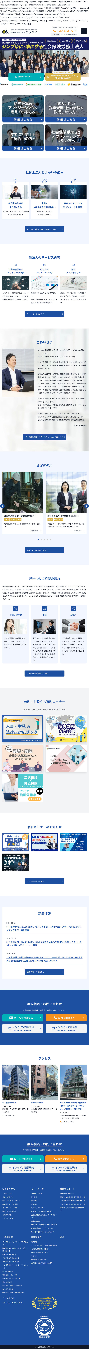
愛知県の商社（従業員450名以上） (63, 515)
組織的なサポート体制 (10, 1204)
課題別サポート (67, 1188)
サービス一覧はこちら (35, 314)
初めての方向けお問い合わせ (12, 1303)
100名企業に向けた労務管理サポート (73, 1197)
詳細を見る (34, 531)
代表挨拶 (34, 1242)
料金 (62, 1237)
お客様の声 (7, 1237)
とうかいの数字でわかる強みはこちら (42, 229)
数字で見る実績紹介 (9, 1211)
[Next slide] (86, 506)
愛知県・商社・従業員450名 (12, 1278)
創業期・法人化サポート (68, 1193)
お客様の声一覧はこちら (36, 550)
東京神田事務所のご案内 (39, 1252)
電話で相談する (66, 1017)
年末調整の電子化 (37, 1221)
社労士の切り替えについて (11, 1201)
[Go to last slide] (2, 506)
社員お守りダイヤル (38, 1208)
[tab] (38, 539)
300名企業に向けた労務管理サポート (73, 1201)
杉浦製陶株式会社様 (9, 1254)
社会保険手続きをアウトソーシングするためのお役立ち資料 (63, 76)
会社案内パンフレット (26, 77)
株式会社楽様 (7, 1282)
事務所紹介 (36, 1237)
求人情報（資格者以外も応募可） (42, 1263)
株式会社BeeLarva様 (9, 1275)
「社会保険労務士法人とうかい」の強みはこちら (44, 437)
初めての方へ (8, 1188)
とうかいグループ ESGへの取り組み (44, 1245)
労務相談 (34, 1201)
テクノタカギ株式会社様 (10, 1258)
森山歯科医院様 (7, 1289)
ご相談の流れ (7, 1215)
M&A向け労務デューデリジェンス (42, 1232)
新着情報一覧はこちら (35, 971)
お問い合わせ (8, 1298)
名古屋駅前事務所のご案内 (40, 1249)
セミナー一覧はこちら (35, 881)
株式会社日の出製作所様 (10, 1261)
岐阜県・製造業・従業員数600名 (13, 1292)
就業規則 (34, 1204)
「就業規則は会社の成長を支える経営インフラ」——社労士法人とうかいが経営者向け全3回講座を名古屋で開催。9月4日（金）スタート (44, 959)
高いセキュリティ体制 (9, 1208)
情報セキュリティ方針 (38, 1259)
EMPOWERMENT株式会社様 (12, 1285)
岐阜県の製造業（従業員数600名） (20, 515)
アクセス (34, 1256)
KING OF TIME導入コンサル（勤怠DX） (44, 1225)
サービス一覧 (37, 1188)
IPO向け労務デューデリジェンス (42, 1228)
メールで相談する (23, 1018)
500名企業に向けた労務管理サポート (73, 1204)
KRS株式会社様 (7, 1271)
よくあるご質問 (7, 1218)
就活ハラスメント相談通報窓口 (42, 1211)
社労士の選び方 (7, 1197)
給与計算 (34, 1197)
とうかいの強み (7, 1193)
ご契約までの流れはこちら (37, 673)
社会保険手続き (36, 1193)
